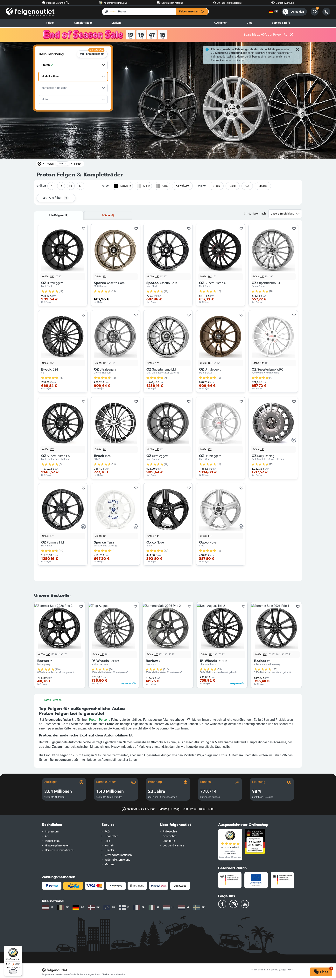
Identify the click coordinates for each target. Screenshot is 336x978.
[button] (69, 825)
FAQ (107, 831)
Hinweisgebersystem (57, 845)
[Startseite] (39, 163)
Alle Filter (58, 198)
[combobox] (73, 65)
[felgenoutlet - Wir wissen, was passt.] (30, 11)
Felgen (50, 22)
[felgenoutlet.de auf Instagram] (233, 904)
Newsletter (111, 836)
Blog (249, 22)
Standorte (169, 841)
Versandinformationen (118, 855)
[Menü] (19, 948)
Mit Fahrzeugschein (92, 53)
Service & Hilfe (281, 22)
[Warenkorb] (326, 12)
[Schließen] (291, 35)
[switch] (13, 971)
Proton (50, 163)
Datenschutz (52, 841)
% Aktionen (220, 22)
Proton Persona (52, 700)
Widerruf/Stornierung (117, 859)
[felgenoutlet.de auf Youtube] (245, 904)
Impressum (52, 831)
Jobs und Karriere (173, 845)
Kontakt (109, 845)
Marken (116, 22)
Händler (109, 850)
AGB (47, 836)
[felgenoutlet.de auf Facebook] (222, 904)
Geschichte (169, 836)
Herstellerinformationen (59, 850)
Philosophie (170, 831)
